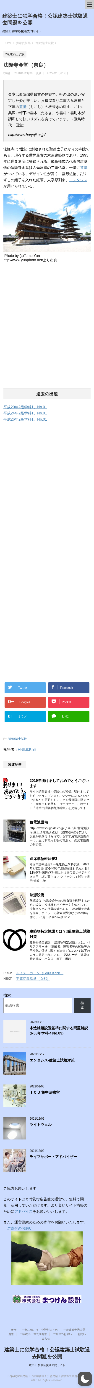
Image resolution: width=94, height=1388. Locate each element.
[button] (85, 1379)
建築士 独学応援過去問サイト (47, 1365)
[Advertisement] (47, 330)
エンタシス (78, 180)
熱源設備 (37, 895)
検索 (7, 995)
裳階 (22, 107)
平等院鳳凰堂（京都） (33, 979)
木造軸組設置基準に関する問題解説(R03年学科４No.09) (59, 1030)
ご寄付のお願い (20, 1228)
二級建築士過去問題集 (33, 1334)
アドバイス (23, 1211)
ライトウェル (41, 1124)
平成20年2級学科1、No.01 (25, 407)
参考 (13, 1329)
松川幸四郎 (27, 750)
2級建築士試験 (17, 739)
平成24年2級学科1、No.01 (25, 413)
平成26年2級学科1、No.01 (25, 419)
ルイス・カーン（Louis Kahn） (39, 973)
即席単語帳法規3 (43, 859)
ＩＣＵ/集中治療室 (45, 1092)
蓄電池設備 (39, 822)
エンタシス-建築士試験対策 (52, 1060)
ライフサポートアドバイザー (53, 1157)
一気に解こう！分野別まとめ (40, 1329)
